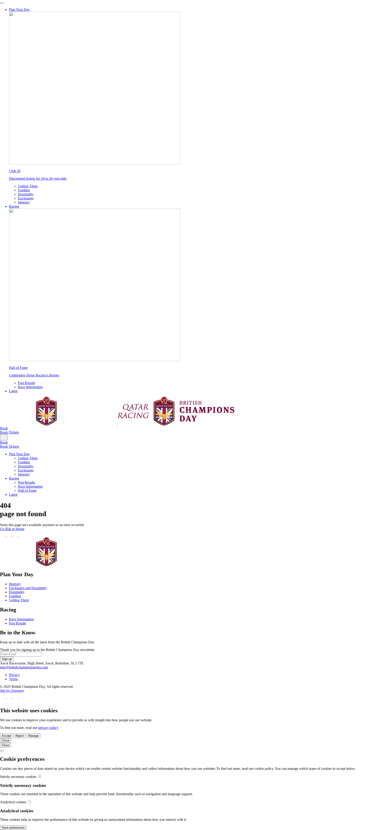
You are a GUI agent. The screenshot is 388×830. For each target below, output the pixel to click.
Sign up (7, 659)
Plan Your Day (19, 9)
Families (24, 190)
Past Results (26, 383)
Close (5, 740)
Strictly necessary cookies (18, 777)
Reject (19, 735)
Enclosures (25, 198)
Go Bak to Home (12, 529)
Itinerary (24, 202)
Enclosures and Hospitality (28, 588)
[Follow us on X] (9, 535)
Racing (14, 206)
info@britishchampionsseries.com (24, 667)
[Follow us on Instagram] (16, 535)
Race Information (30, 387)
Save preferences (13, 827)
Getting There (28, 186)
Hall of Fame (27, 490)
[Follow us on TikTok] (21, 535)
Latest (13, 391)
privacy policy (48, 728)
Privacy (14, 675)
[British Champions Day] (117, 424)
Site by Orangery (12, 691)
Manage (33, 735)
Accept (6, 735)
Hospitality (25, 194)
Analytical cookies (13, 802)
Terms (13, 679)
